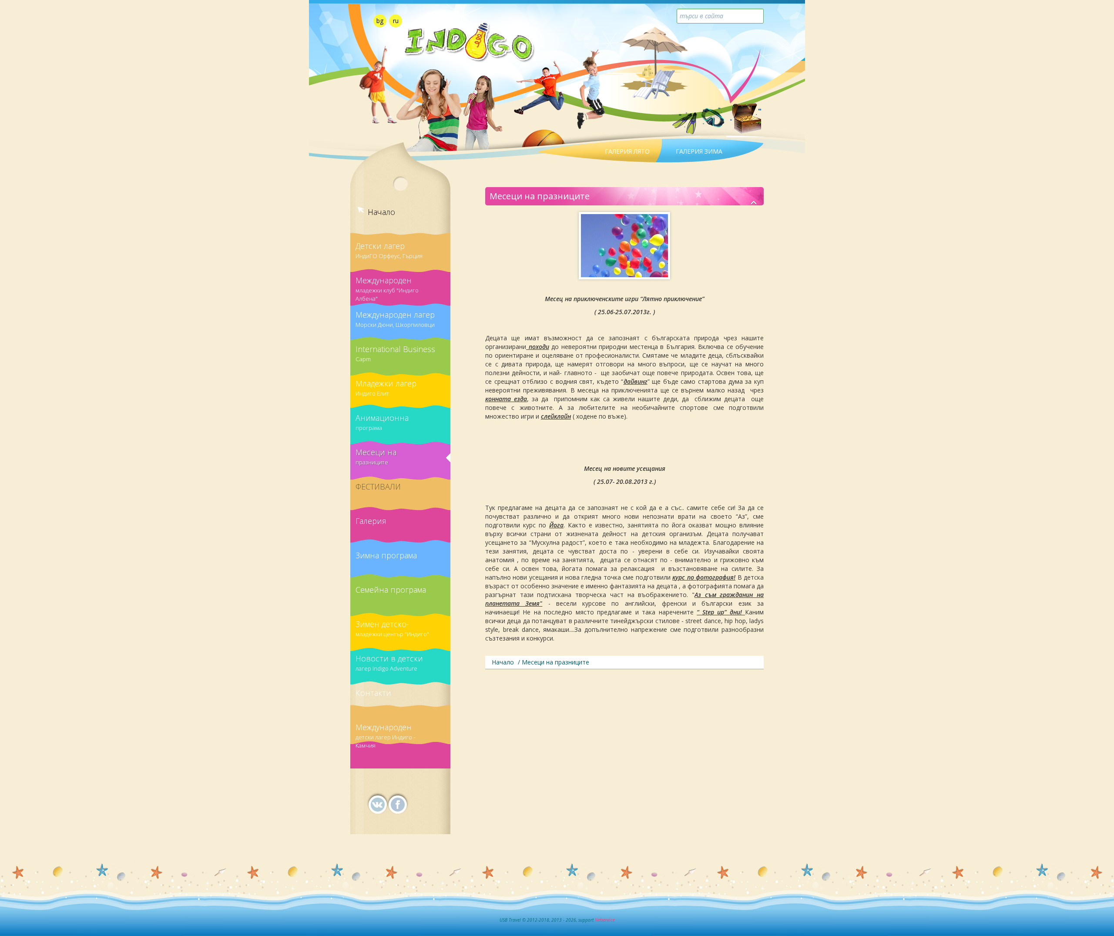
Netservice (605, 920)
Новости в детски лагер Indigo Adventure (389, 662)
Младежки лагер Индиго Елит (386, 387)
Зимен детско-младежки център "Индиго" (392, 628)
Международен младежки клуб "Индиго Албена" (387, 286)
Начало (381, 212)
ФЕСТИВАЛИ (378, 486)
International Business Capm (395, 353)
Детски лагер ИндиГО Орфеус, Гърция (389, 250)
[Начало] (753, 203)
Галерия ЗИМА (699, 151)
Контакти (373, 693)
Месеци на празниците (376, 456)
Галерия (371, 521)
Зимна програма (386, 555)
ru (396, 21)
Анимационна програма (382, 422)
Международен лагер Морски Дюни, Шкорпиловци (395, 319)
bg (379, 21)
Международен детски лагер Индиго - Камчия (385, 733)
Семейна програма (391, 589)
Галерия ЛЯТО (627, 151)
